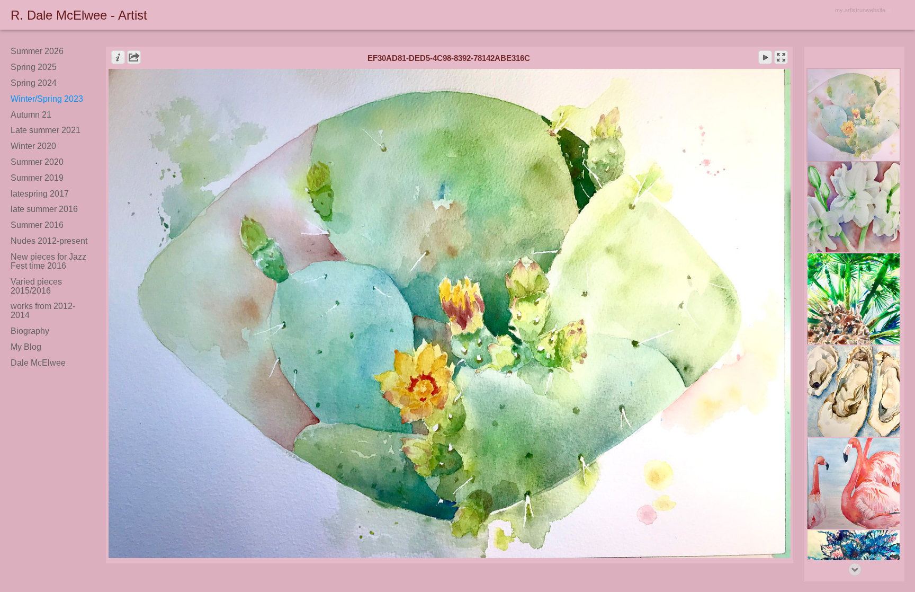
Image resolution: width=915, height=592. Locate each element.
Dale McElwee (38, 362)
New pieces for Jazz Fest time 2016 (48, 261)
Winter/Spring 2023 (47, 98)
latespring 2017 (40, 193)
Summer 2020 (37, 161)
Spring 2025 (34, 67)
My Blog (26, 346)
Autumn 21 (31, 114)
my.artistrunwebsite (860, 9)
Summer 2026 (37, 51)
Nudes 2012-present (49, 240)
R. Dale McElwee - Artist (79, 15)
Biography (30, 330)
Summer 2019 (37, 177)
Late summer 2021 (45, 130)
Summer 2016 (37, 224)
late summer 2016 (44, 209)
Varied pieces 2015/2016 (36, 286)
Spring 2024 (34, 82)
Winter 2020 (33, 146)
